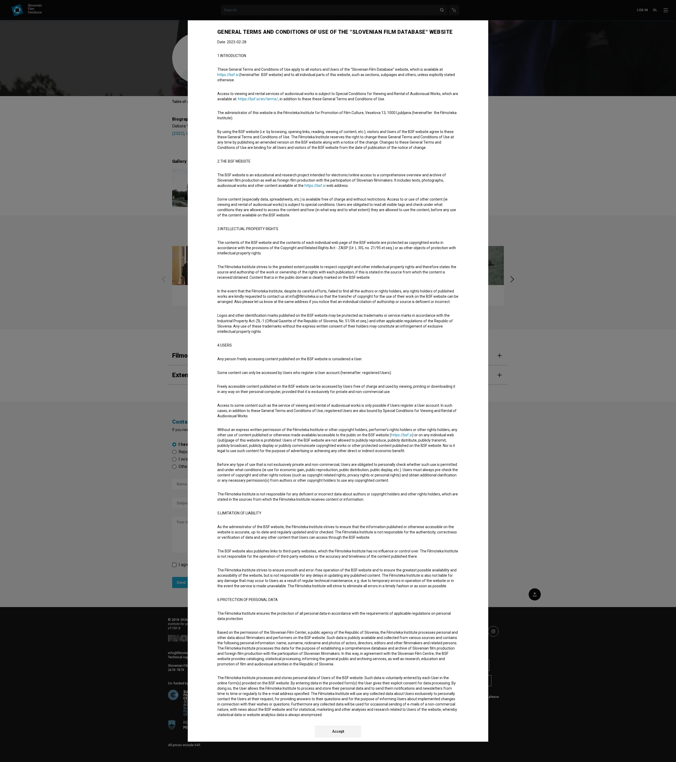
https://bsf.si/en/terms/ (258, 99)
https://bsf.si (227, 75)
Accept (338, 731)
